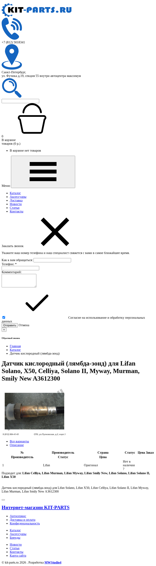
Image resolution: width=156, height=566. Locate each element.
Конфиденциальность (25, 523)
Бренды (15, 537)
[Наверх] (3, 499)
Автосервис (18, 516)
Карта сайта (18, 555)
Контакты (16, 211)
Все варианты (19, 441)
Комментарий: (12, 272)
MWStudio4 (52, 562)
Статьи (15, 207)
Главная (15, 346)
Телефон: (9, 264)
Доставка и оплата (22, 519)
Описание (17, 445)
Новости (16, 204)
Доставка (16, 200)
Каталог (15, 193)
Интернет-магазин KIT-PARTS (35, 507)
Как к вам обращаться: (18, 260)
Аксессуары (18, 196)
